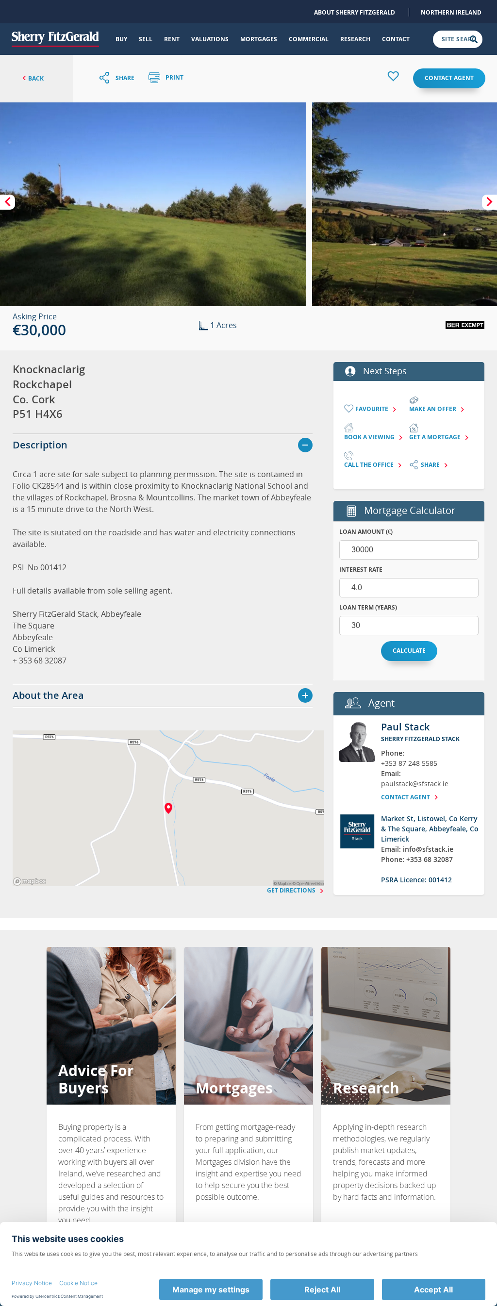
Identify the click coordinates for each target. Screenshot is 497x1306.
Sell (145, 39)
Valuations (210, 39)
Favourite (372, 409)
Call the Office (369, 465)
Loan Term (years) (368, 607)
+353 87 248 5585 (409, 763)
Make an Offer (433, 409)
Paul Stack (405, 726)
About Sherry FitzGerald (354, 12)
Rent (172, 39)
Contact (396, 39)
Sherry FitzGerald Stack (420, 739)
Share (431, 465)
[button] (153, 204)
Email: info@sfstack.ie (417, 849)
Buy (121, 39)
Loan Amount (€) (366, 532)
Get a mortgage (435, 437)
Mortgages (258, 39)
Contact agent (449, 78)
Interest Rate (360, 569)
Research (355, 39)
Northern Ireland (451, 12)
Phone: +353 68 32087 (417, 859)
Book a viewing (370, 437)
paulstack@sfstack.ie (414, 783)
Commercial (309, 39)
